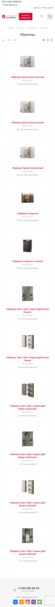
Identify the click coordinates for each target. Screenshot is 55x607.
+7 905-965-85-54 (9, 5)
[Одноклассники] (21, 602)
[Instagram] (27, 602)
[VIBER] (33, 602)
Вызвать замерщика (26, 16)
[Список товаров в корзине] (50, 18)
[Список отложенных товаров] (42, 17)
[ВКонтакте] (15, 602)
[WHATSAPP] (39, 602)
